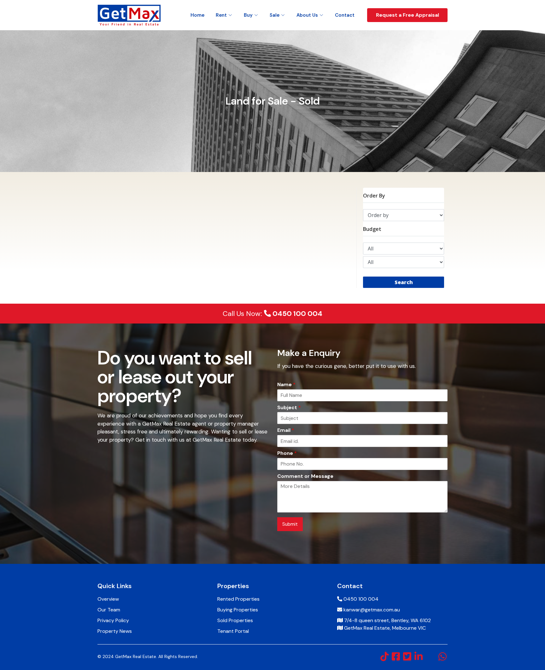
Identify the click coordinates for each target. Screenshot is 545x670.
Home (197, 15)
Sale (274, 15)
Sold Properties (235, 620)
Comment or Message (305, 476)
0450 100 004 (296, 313)
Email (285, 430)
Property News (114, 631)
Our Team (108, 609)
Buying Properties (237, 609)
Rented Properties (238, 599)
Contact (345, 15)
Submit (290, 524)
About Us (307, 15)
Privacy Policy (113, 620)
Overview (108, 599)
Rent (221, 15)
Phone (287, 453)
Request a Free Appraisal (407, 15)
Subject (289, 407)
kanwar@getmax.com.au (371, 609)
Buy (248, 15)
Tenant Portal (233, 631)
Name (286, 384)
